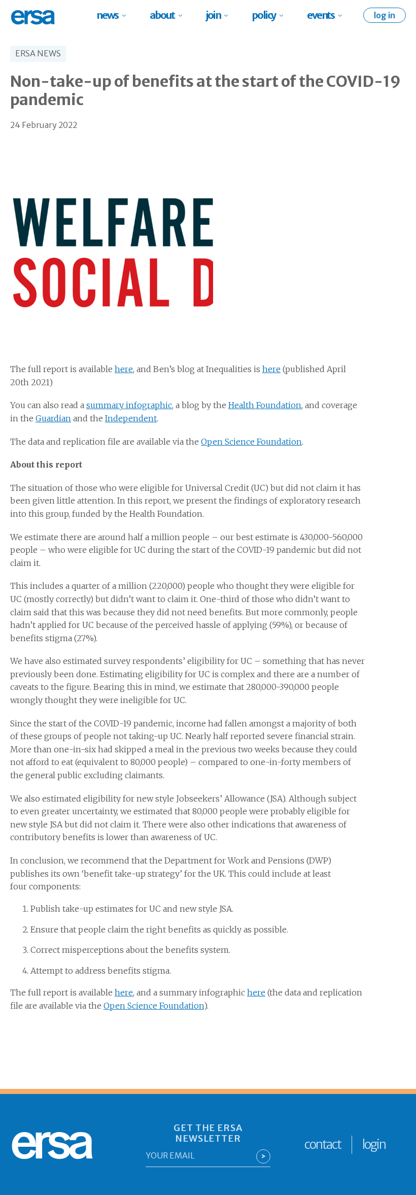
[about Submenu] (183, 15)
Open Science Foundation (251, 442)
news (107, 15)
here (124, 369)
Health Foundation (264, 405)
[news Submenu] (127, 15)
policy (263, 15)
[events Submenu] (343, 15)
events (320, 15)
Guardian (53, 418)
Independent (131, 418)
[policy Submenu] (284, 15)
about (162, 15)
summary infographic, (130, 405)
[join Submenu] (229, 15)
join (213, 15)
